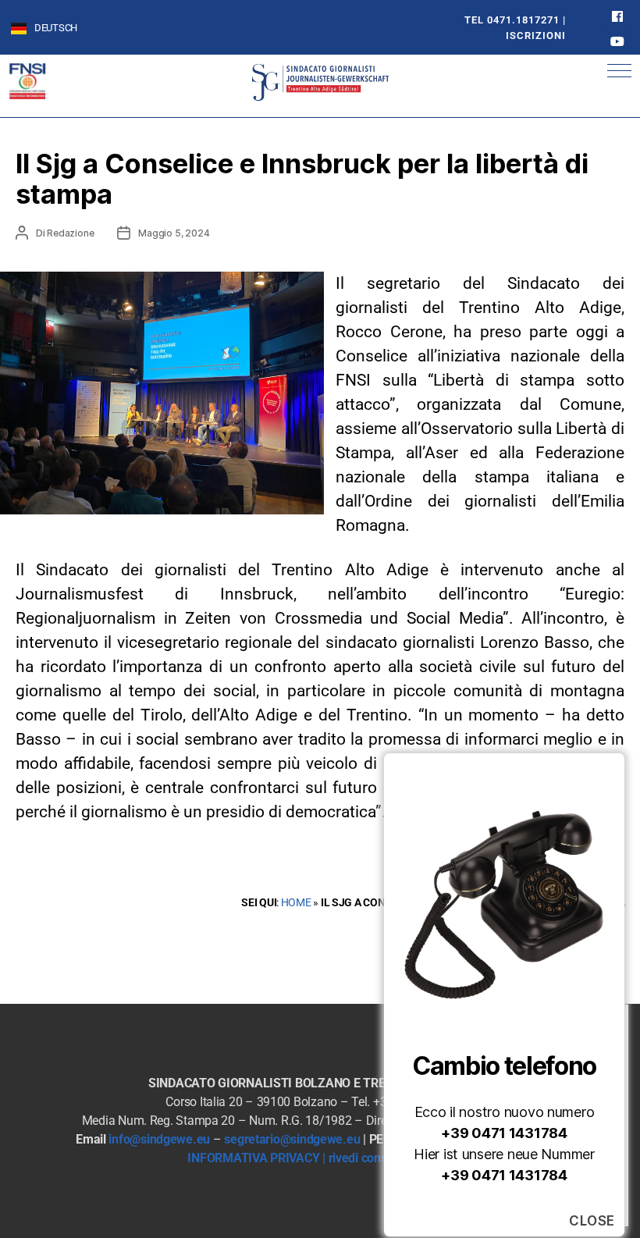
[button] (619, 70)
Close (592, 1221)
